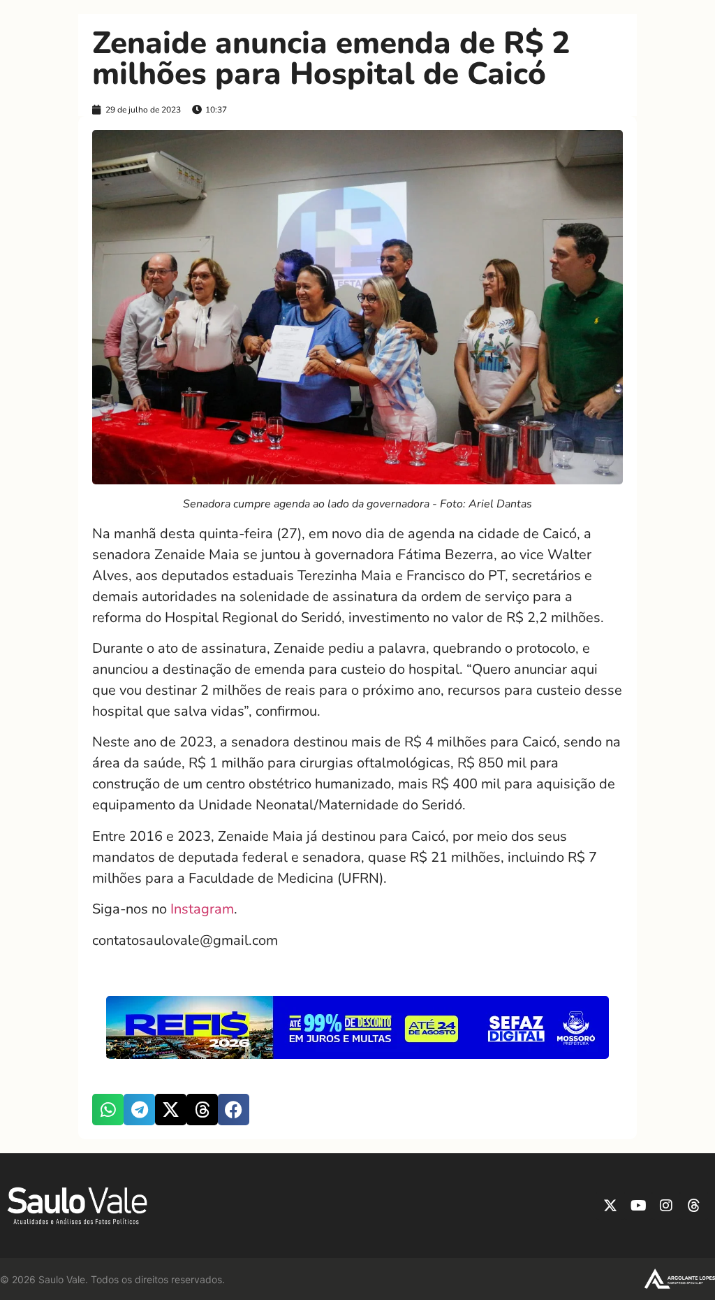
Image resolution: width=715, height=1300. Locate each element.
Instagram (202, 909)
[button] (108, 1109)
